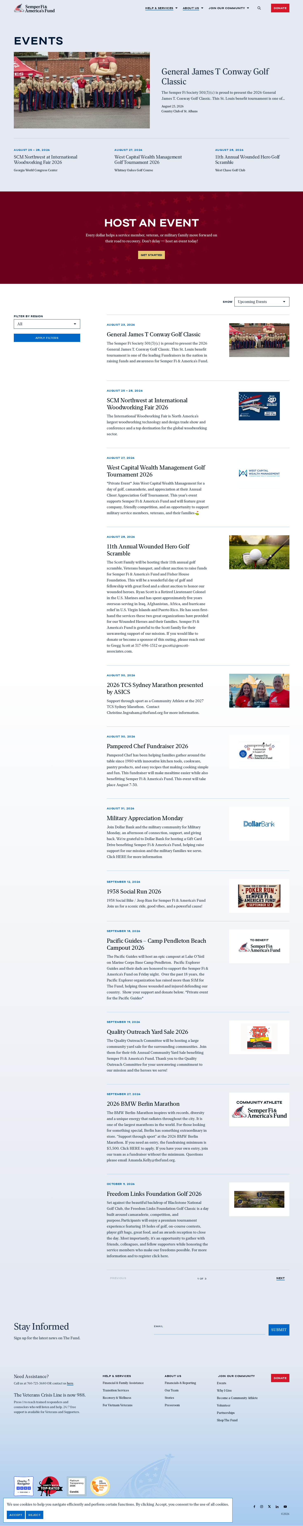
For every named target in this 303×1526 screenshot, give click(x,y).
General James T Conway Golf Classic (154, 334)
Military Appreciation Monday (145, 818)
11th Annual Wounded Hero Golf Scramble (148, 550)
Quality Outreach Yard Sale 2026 (147, 1031)
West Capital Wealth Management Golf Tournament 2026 (156, 471)
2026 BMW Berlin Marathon (143, 1103)
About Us (191, 8)
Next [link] (280, 1278)
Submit (279, 1329)
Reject (34, 1515)
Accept (15, 1515)
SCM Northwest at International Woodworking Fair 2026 (147, 404)
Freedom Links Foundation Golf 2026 (154, 1193)
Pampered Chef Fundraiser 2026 (147, 746)
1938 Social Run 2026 (134, 891)
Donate (280, 8)
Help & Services (159, 8)
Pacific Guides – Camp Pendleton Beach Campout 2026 (157, 944)
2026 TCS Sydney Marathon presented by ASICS (155, 688)
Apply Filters (47, 337)
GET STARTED (151, 255)
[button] (259, 8)
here (70, 1384)
